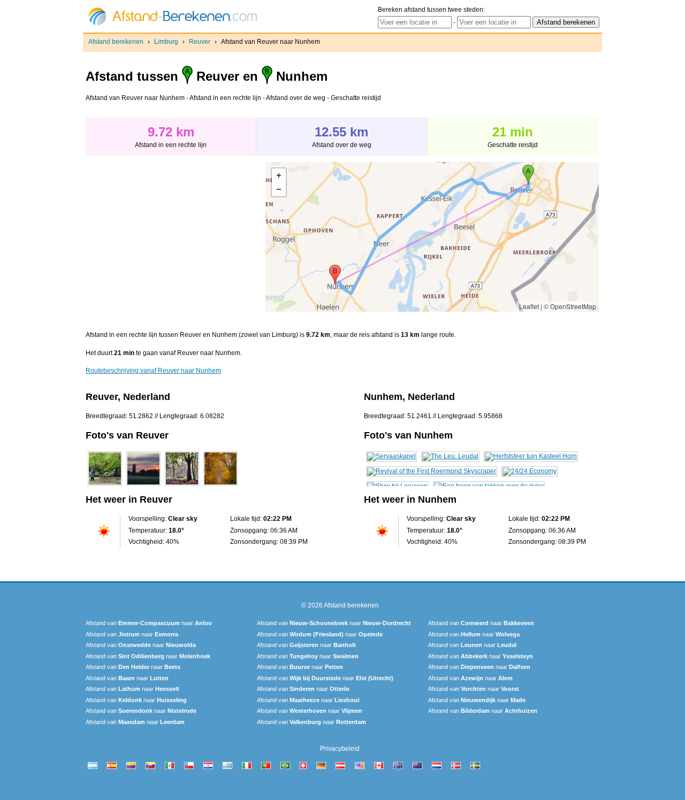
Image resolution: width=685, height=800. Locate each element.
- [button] (279, 189)
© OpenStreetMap (570, 306)
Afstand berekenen (115, 41)
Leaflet (529, 306)
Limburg (166, 41)
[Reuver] (105, 485)
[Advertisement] (175, 237)
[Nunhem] (391, 456)
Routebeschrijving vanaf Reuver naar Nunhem (153, 370)
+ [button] (279, 175)
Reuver (199, 41)
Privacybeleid (340, 748)
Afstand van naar (149, 623)
